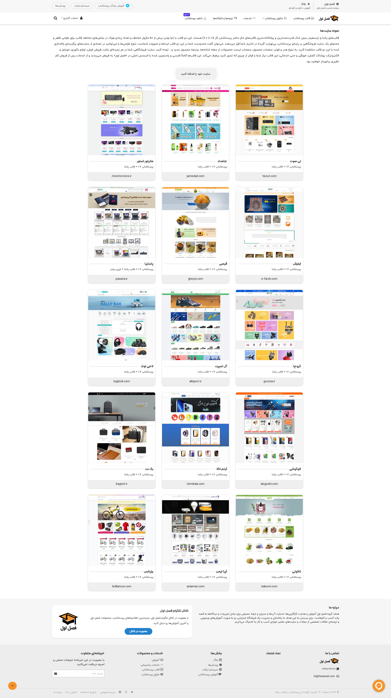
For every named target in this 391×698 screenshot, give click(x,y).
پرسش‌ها (213, 665)
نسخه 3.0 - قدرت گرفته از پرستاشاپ (309, 692)
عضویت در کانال (138, 631)
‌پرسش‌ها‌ (60, 6)
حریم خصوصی (107, 692)
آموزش (155, 660)
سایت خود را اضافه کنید (196, 74)
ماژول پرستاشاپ (274, 18)
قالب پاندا (280, 692)
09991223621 (329, 669)
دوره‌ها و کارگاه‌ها (223, 18)
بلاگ (215, 660)
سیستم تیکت (210, 670)
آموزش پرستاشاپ (208, 674)
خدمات (247, 18)
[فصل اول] (329, 18)
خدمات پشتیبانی (150, 665)
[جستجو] (55, 18)
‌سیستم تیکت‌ (81, 6)
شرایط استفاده (88, 692)
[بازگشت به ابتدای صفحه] (12, 686)
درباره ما (58, 692)
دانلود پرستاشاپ (193, 17)
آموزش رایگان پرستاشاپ (111, 6)
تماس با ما (332, 653)
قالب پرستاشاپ (301, 18)
